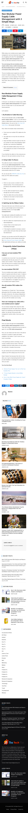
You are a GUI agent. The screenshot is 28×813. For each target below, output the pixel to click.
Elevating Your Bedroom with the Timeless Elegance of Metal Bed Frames (13, 442)
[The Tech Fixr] (14, 2)
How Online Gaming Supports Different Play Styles (13, 579)
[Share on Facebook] (4, 30)
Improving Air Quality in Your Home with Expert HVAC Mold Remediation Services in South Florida (18, 600)
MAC (3, 660)
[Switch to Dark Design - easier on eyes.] (23, 2)
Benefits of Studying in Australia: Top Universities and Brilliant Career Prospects (18, 611)
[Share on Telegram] (20, 30)
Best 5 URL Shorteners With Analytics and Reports (13, 559)
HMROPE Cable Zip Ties (18, 173)
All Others (4, 635)
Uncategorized (5, 690)
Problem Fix (4, 669)
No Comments (8, 27)
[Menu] (2, 2)
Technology (4, 683)
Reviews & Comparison (7, 679)
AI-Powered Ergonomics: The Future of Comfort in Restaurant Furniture (12, 464)
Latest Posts (5, 655)
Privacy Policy (14, 809)
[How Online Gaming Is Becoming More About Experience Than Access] (6, 621)
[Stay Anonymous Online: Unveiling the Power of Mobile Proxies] (14, 411)
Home (7, 809)
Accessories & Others (7, 10)
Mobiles (3, 665)
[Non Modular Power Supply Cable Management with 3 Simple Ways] (14, 42)
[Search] (26, 2)
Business (4, 639)
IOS (2, 651)
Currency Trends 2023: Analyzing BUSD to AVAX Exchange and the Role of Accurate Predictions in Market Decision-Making (13, 531)
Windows (4, 692)
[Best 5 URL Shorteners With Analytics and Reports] (6, 592)
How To (3, 642)
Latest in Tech (5, 653)
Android (3, 637)
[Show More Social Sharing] (24, 30)
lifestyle (4, 658)
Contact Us (20, 809)
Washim (7, 25)
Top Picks (4, 685)
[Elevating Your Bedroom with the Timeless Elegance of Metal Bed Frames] (14, 433)
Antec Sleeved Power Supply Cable (12, 240)
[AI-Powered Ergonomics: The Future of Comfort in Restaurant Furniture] (14, 455)
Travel (3, 688)
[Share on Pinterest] (15, 30)
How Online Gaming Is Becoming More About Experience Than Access (17, 620)
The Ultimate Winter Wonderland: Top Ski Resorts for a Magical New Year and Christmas (13, 508)
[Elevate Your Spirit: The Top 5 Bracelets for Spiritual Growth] (14, 476)
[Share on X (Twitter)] (9, 30)
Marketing (4, 662)
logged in (12, 545)
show (15, 87)
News (3, 667)
